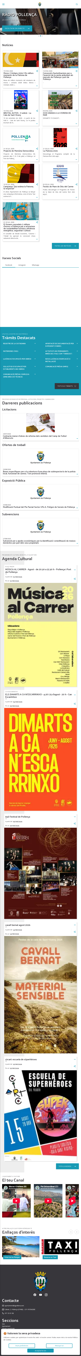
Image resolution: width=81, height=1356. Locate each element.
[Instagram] (46, 1294)
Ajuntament (6, 1326)
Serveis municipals (8, 1328)
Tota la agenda (65, 1166)
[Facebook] (35, 1294)
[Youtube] (40, 1294)
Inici (3, 1324)
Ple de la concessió (13, 28)
